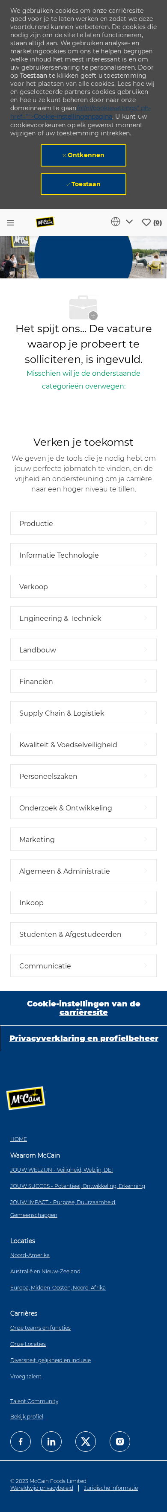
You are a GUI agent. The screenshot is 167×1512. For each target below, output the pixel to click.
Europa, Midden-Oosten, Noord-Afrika (58, 1287)
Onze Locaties (28, 1344)
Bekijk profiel (26, 1416)
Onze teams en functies (40, 1328)
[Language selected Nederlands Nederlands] (123, 221)
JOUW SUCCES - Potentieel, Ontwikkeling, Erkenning (77, 1186)
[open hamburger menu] (10, 222)
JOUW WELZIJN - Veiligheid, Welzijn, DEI (61, 1170)
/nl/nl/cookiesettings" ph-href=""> (80, 112)
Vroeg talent (26, 1376)
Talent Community (34, 1401)
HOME (18, 1139)
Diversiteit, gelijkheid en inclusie (50, 1360)
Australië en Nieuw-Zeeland (45, 1271)
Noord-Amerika (30, 1255)
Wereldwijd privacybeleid (41, 1488)
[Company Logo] (45, 222)
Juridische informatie (111, 1488)
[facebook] (20, 1441)
